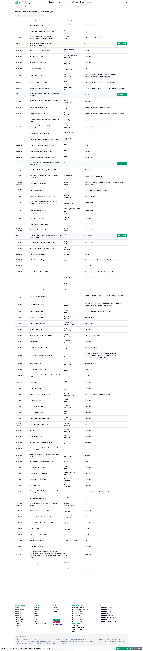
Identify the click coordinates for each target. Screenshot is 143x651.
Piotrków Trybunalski (69, 50)
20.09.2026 (19, 394)
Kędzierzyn (67, 157)
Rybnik (65, 266)
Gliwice (66, 311)
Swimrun (36, 611)
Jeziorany (69, 190)
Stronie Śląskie (68, 510)
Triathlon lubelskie (77, 613)
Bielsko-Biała (67, 535)
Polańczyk (67, 196)
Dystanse (86, 20)
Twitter (55, 611)
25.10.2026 (19, 554)
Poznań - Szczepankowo (70, 442)
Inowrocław (69, 68)
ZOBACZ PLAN (122, 43)
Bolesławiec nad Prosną (70, 170)
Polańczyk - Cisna (68, 224)
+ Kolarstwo (32, 15)
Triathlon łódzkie (76, 615)
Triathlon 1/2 (18, 611)
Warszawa (66, 461)
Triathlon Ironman (19, 609)
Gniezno (67, 406)
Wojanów (67, 120)
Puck (66, 304)
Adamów (66, 449)
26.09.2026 (19, 430)
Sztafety (36, 617)
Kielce (67, 485)
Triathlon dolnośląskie (78, 607)
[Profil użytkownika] (126, 2)
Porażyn (67, 31)
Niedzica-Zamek (68, 25)
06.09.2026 (19, 248)
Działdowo (69, 323)
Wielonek (69, 394)
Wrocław (67, 436)
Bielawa (67, 382)
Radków (67, 272)
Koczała (66, 369)
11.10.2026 (19, 517)
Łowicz (65, 412)
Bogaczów (66, 388)
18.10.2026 (19, 540)
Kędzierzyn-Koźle (68, 88)
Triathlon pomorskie (105, 611)
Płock (67, 113)
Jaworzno (66, 242)
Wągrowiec (67, 101)
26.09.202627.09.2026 (19, 424)
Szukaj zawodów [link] (29, 7)
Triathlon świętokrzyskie (106, 615)
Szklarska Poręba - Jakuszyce (71, 56)
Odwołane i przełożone (40, 623)
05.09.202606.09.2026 (19, 229)
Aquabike (36, 613)
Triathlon (17, 607)
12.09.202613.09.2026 (19, 296)
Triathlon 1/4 (18, 613)
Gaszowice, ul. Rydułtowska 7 (71, 540)
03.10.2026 (19, 492)
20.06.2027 (19, 569)
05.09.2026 (19, 196)
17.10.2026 (19, 535)
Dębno (69, 546)
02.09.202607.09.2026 (19, 170)
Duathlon (36, 607)
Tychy (65, 492)
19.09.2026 (19, 355)
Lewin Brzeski (67, 254)
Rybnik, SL (66, 467)
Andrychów (67, 424)
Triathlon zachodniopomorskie (108, 621)
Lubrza (66, 284)
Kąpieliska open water (78, 627)
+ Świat (18, 15)
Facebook (55, 607)
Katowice (66, 37)
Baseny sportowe (76, 625)
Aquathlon (36, 609)
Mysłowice (66, 554)
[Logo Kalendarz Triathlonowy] (22, 2)
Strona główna (19, 7)
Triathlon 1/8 (18, 615)
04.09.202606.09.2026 (19, 176)
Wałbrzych (67, 430)
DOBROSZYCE (67, 62)
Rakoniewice (67, 341)
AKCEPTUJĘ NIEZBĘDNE (135, 648)
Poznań (67, 82)
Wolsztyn (67, 355)
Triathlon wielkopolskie (106, 619)
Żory (65, 347)
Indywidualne (37, 619)
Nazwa (31, 20)
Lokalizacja (66, 20)
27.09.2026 (19, 449)
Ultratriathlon (18, 625)
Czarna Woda (67, 218)
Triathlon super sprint (20, 621)
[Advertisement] (64, 586)
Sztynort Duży (69, 278)
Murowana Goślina (69, 516)
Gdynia (66, 522)
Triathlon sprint (19, 619)
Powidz (67, 376)
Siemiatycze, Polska (69, 133)
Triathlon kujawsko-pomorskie (80, 609)
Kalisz (67, 75)
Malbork (66, 183)
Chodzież (67, 335)
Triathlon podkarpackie (106, 607)
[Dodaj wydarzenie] (122, 2)
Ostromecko (69, 504)
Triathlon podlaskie (105, 609)
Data (17, 20)
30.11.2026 (19, 563)
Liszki (67, 248)
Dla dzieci (36, 615)
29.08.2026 (19, 25)
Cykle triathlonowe (39, 621)
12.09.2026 (19, 272)
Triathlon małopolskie (77, 617)
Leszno (67, 329)
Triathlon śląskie (104, 613)
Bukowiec (67, 126)
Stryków (66, 297)
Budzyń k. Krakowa (69, 259)
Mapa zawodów (76, 631)
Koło (67, 363)
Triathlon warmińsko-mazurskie (108, 617)
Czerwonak (67, 455)
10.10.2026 (19, 511)
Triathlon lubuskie (77, 611)
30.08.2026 (19, 75)
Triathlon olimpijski (19, 617)
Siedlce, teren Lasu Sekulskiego (72, 473)
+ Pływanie (41, 15)
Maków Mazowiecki (69, 317)
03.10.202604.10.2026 (19, 504)
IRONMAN (17, 623)
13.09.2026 (19, 304)
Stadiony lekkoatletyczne (78, 629)
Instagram (55, 609)
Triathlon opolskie (77, 621)
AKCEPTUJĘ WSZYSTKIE (122, 648)
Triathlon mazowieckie (78, 619)
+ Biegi (24, 15)
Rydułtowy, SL (67, 139)
